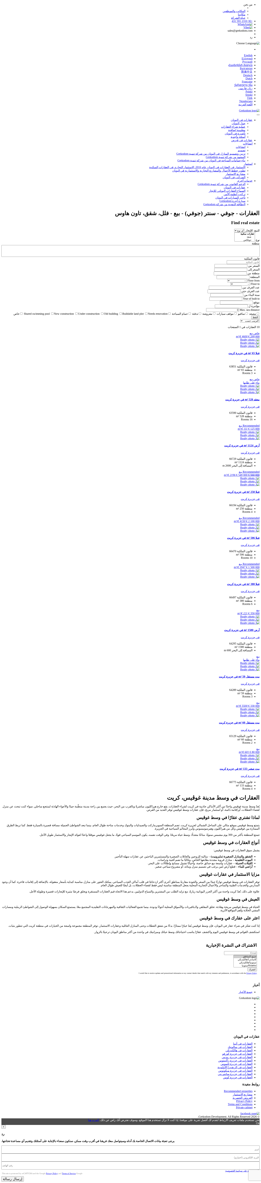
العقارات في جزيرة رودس (237, 1057)
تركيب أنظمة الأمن (234, 194)
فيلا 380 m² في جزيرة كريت (243, 584)
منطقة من (253, 273)
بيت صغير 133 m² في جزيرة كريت (240, 768)
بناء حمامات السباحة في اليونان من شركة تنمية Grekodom (211, 160)
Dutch (249, 78)
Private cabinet (244, 1107)
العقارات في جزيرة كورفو (237, 1053)
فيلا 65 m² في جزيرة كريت (244, 353)
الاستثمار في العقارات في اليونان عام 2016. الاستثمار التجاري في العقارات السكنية (197, 167)
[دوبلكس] (245, 240)
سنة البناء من (252, 294)
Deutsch (247, 75)
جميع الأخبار (245, 991)
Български (246, 68)
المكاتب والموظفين (234, 11)
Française (247, 81)
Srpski (248, 94)
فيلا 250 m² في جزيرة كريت (243, 491)
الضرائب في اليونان (234, 177)
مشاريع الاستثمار (235, 173)
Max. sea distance (250, 309)
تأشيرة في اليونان (235, 133)
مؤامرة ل (254, 306)
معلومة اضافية (236, 130)
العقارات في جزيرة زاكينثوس (235, 1060)
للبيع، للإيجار (252, 230)
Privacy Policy (251, 973)
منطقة (256, 243)
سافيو (241, 313)
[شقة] (245, 237)
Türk (249, 97)
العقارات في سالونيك (240, 1047)
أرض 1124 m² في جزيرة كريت (242, 445)
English (248, 55)
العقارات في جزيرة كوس (237, 1077)
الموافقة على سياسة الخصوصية (240, 1171)
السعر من (254, 265)
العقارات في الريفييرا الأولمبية (235, 1067)
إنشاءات (247, 143)
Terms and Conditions (240, 1104)
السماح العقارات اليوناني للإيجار (227, 190)
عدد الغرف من (251, 287)
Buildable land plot (133, 313)
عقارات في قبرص (241, 140)
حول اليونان (238, 123)
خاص (16, 313)
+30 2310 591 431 (242, 21)
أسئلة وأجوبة (238, 136)
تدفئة (195, 313)
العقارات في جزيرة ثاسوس (236, 1063)
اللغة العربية (245, 104)
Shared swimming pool (37, 313)
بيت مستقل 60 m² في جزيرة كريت (239, 722)
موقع (257, 302)
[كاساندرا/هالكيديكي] (245, 959)
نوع (258, 240)
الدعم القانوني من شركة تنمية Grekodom (221, 184)
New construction (64, 313)
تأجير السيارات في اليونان (230, 197)
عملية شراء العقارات (233, 126)
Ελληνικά (247, 58)
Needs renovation (158, 313)
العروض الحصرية (242, 1097)
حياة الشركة (238, 17)
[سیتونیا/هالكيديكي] (245, 962)
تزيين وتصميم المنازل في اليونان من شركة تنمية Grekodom (210, 153)
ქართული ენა (243, 84)
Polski (249, 91)
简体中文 (246, 71)
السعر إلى (254, 269)
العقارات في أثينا (242, 1043)
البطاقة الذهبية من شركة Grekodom (224, 204)
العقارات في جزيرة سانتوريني (235, 1074)
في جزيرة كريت (250, 360)
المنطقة (255, 276)
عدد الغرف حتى (250, 291)
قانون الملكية (252, 258)
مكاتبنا (241, 14)
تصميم (241, 150)
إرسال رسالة (12, 1179)
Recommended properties (238, 1091)
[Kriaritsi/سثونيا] (245, 965)
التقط (255, 317)
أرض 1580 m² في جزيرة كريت (242, 630)
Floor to (255, 283)
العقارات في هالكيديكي (238, 1050)
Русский (247, 61)
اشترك (252, 969)
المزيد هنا (93, 1120)
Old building (111, 313)
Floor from (254, 280)
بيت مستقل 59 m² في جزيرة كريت (239, 676)
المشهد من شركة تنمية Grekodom (225, 157)
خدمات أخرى (244, 180)
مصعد (252, 313)
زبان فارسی (245, 88)
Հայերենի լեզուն (240, 65)
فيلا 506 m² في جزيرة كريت (243, 537)
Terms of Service (69, 1173)
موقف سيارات (225, 313)
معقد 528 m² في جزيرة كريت (242, 399)
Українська (245, 101)
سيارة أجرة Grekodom (232, 200)
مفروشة (207, 313)
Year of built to (251, 298)
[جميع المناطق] (245, 956)
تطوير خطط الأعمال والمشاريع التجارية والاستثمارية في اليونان (208, 170)
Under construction (89, 313)
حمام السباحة (180, 313)
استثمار (248, 163)
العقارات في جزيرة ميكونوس (235, 1070)
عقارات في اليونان (241, 119)
